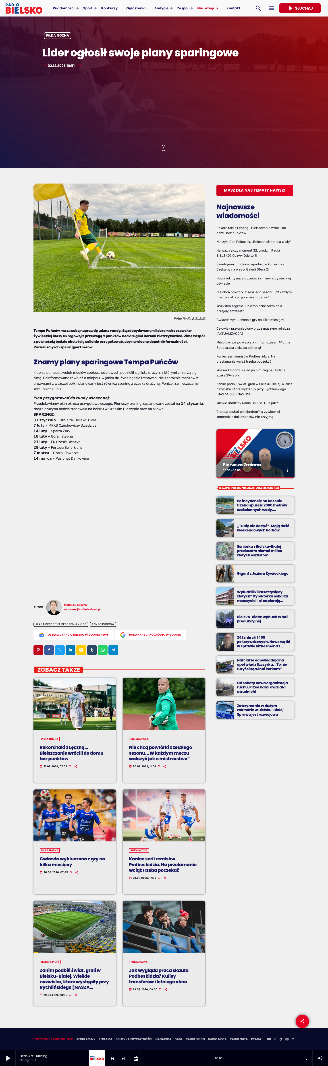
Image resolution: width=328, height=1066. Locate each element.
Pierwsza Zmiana (242, 465)
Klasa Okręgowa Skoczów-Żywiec (60, 624)
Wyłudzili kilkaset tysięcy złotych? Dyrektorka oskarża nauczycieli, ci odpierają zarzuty (262, 598)
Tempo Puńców (103, 624)
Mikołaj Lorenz (76, 605)
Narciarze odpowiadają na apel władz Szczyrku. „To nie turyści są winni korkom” (262, 664)
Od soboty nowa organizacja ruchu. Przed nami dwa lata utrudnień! (262, 687)
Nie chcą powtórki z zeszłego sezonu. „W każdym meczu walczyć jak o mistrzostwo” (160, 753)
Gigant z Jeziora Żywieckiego (262, 573)
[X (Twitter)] (275, 1039)
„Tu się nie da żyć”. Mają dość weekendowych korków (263, 528)
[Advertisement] (164, 107)
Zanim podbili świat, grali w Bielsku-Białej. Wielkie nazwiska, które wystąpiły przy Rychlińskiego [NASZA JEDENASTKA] (74, 981)
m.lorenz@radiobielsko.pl (82, 609)
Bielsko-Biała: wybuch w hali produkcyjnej (262, 619)
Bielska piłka (140, 739)
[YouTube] (269, 1039)
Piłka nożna (57, 35)
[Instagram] (287, 1039)
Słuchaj (300, 8)
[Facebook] (293, 1039)
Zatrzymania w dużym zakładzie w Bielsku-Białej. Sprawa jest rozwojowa (260, 710)
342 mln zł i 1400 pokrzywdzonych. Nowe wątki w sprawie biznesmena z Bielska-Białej (263, 644)
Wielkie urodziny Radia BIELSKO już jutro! (247, 403)
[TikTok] (281, 1039)
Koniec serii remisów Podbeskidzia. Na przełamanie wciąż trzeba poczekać (163, 864)
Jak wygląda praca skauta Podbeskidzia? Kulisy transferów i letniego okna (159, 976)
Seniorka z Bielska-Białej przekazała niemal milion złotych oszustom (259, 551)
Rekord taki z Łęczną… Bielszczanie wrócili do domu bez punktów (72, 753)
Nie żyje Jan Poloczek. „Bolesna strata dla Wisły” (253, 242)
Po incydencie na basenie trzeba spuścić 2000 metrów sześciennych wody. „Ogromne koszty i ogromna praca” (262, 509)
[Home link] (24, 8)
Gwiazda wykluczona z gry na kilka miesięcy (72, 862)
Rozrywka (231, 456)
